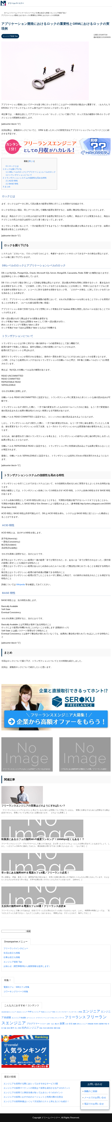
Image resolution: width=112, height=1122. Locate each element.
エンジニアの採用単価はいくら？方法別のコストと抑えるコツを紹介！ (36, 1101)
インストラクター (62, 1012)
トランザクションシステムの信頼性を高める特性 (25, 178)
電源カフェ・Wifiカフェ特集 (16, 987)
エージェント (31, 1018)
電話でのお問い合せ (94, 1104)
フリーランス (75, 1017)
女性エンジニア (81, 1024)
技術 (8, 1028)
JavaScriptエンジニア (8, 1012)
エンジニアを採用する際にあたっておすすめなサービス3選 (31, 1083)
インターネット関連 (75, 1012)
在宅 (70, 1024)
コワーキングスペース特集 (16, 991)
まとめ (6, 187)
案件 (12, 1028)
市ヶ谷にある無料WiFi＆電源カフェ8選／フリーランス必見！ (35, 872)
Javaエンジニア (22, 1012)
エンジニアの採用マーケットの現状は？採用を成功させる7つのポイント (37, 1088)
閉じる (31, 161)
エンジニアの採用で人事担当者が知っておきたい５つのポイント (33, 1092)
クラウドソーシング (43, 1018)
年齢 (4, 1028)
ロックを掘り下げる (12, 169)
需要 (55, 1028)
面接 (58, 1028)
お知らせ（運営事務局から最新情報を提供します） (27, 966)
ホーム (6, 13)
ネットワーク (59, 1018)
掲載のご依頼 (90, 1091)
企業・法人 (50, 1024)
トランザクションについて (19, 175)
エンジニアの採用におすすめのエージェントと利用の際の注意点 (33, 1097)
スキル (52, 1018)
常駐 (105, 1024)
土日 (66, 1024)
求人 (16, 1028)
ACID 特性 (12, 181)
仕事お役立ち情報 (12, 957)
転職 (48, 1028)
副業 (62, 1023)
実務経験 (91, 1024)
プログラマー (33, 1023)
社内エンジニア (30, 1027)
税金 (40, 1028)
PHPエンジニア (34, 1012)
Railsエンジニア (46, 1012)
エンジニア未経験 (19, 1018)
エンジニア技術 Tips (10, 36)
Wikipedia (20, 584)
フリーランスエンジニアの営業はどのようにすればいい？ (33, 805)
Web (53, 1012)
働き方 (57, 1024)
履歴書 (101, 1024)
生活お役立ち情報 (12, 953)
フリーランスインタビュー (16, 948)
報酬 (74, 1024)
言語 (44, 1028)
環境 (19, 1028)
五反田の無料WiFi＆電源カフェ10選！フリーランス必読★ (33, 906)
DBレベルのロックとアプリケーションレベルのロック (31, 172)
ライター (43, 1024)
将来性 (96, 1024)
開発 (51, 1028)
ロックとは (12, 166)
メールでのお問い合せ (95, 1097)
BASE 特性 (12, 184)
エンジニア (91, 1011)
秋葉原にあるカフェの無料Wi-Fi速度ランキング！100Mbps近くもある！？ (42, 839)
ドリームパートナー (51, 1117)
